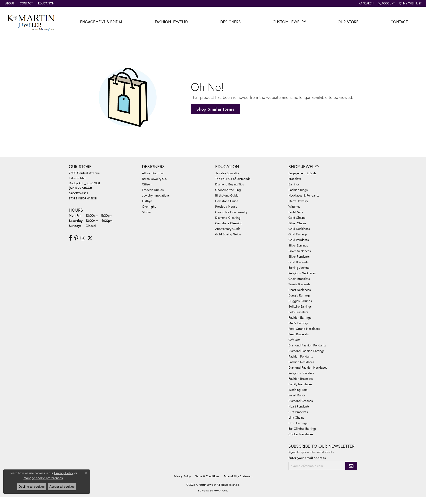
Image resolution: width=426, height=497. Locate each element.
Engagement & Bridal (101, 21)
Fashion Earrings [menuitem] (300, 317)
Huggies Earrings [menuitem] (300, 301)
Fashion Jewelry (171, 21)
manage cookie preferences (43, 478)
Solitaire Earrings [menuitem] (300, 306)
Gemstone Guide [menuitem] (226, 201)
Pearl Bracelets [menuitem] (298, 334)
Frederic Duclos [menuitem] (153, 190)
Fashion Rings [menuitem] (298, 190)
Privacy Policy (182, 476)
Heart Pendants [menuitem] (299, 406)
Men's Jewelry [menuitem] (298, 201)
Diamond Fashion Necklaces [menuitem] (307, 367)
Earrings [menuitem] (294, 184)
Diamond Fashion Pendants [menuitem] (307, 345)
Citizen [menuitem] (147, 184)
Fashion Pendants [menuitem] (300, 356)
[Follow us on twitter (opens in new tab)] (90, 238)
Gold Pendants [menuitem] (298, 240)
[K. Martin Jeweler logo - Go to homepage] (31, 22)
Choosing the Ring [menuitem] (228, 190)
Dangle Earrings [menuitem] (299, 295)
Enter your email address (307, 458)
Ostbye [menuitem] (147, 201)
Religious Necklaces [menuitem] (302, 273)
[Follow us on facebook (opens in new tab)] (70, 238)
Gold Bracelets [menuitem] (298, 262)
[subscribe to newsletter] (351, 466)
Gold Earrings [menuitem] (297, 234)
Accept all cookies (62, 486)
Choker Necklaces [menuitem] (300, 434)
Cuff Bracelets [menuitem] (298, 412)
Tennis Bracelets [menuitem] (299, 284)
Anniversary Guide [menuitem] (227, 229)
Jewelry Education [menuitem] (228, 173)
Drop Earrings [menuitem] (298, 423)
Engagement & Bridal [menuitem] (302, 173)
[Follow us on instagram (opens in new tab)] (83, 238)
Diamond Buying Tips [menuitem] (229, 184)
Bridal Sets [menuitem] (295, 212)
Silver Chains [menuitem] (297, 223)
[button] (366, 3)
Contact (399, 21)
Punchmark (221, 490)
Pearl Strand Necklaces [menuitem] (304, 328)
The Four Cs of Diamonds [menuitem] (232, 179)
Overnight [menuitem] (149, 206)
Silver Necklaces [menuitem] (299, 251)
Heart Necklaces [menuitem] (299, 290)
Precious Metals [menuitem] (226, 206)
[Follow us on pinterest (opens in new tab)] (76, 238)
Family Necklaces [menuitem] (300, 384)
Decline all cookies (32, 486)
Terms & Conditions (207, 476)
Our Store (348, 21)
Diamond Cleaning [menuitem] (228, 217)
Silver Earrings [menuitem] (298, 245)
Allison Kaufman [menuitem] (153, 173)
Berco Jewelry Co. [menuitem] (154, 179)
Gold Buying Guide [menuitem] (228, 234)
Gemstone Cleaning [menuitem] (228, 223)
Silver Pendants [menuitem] (299, 256)
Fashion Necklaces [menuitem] (301, 362)
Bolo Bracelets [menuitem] (298, 312)
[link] (9, 3)
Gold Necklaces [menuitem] (299, 229)
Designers (230, 21)
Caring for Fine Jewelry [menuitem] (231, 212)
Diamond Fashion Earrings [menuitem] (306, 351)
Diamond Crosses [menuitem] (300, 401)
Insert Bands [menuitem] (297, 395)
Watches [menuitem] (294, 206)
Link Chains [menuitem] (296, 417)
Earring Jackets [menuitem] (299, 267)
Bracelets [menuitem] (294, 179)
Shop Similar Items (215, 109)
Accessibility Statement (238, 476)
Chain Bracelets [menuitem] (299, 278)
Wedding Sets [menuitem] (298, 390)
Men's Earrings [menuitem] (298, 323)
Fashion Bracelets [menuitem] (300, 378)
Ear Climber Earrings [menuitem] (302, 428)
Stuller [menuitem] (146, 212)
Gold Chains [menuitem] (297, 217)
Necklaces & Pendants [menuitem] (303, 195)
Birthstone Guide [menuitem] (226, 195)
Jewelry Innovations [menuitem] (156, 195)
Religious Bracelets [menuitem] (301, 373)
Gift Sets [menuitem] (294, 340)
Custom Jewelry (289, 21)
